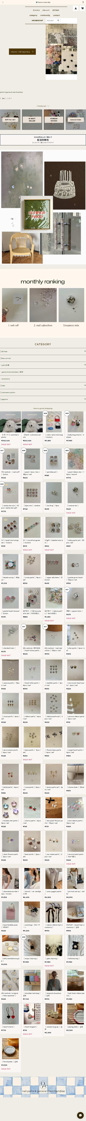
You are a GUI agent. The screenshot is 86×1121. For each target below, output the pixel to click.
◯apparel (4, 399)
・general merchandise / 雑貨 (11, 372)
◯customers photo (7, 392)
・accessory (5, 379)
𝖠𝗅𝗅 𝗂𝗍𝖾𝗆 (56, 10)
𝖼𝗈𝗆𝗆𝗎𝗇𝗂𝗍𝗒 (45, 15)
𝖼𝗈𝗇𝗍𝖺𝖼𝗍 (56, 15)
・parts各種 (4, 365)
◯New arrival (5, 358)
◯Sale (2, 386)
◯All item (3, 351)
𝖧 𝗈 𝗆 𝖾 (36, 10)
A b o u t (46, 10)
